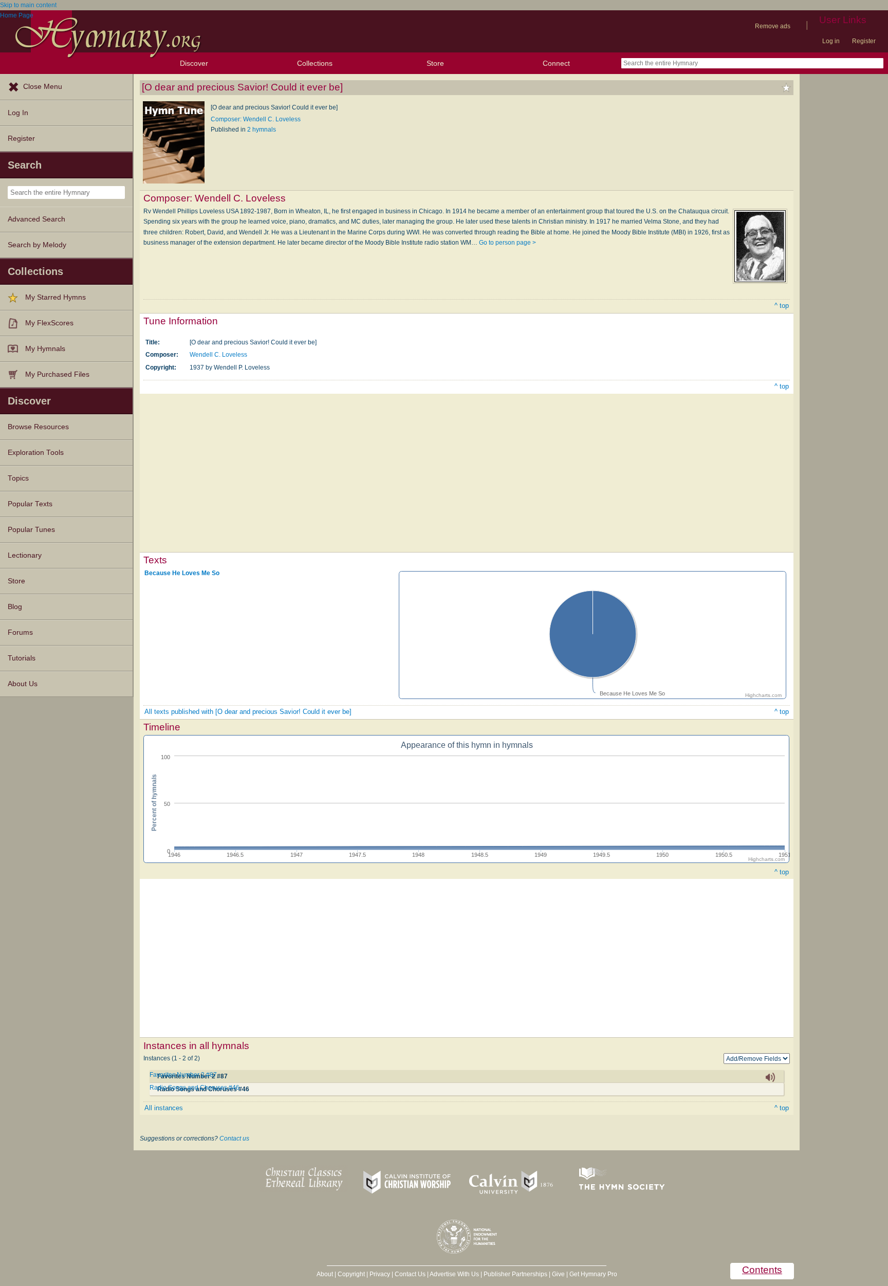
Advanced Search (36, 219)
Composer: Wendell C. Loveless (256, 119)
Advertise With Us (454, 1274)
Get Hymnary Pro (593, 1274)
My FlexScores (49, 323)
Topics (18, 478)
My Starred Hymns (55, 297)
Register (864, 41)
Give (558, 1274)
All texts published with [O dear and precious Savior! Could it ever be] (247, 711)
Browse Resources (38, 427)
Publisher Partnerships (515, 1274)
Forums (20, 632)
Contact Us (410, 1274)
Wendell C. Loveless (218, 354)
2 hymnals (261, 129)
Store (435, 63)
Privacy (379, 1274)
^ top (781, 305)
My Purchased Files (57, 374)
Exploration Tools (36, 452)
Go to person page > (507, 242)
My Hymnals (45, 349)
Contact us (234, 1138)
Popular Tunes (31, 530)
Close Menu (42, 86)
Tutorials (21, 658)
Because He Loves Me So (181, 573)
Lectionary (25, 555)
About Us (23, 684)
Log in (831, 41)
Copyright (351, 1274)
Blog (15, 607)
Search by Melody (37, 245)
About (325, 1274)
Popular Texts (30, 504)
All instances (163, 1108)
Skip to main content (28, 5)
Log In (18, 113)
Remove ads (772, 26)
